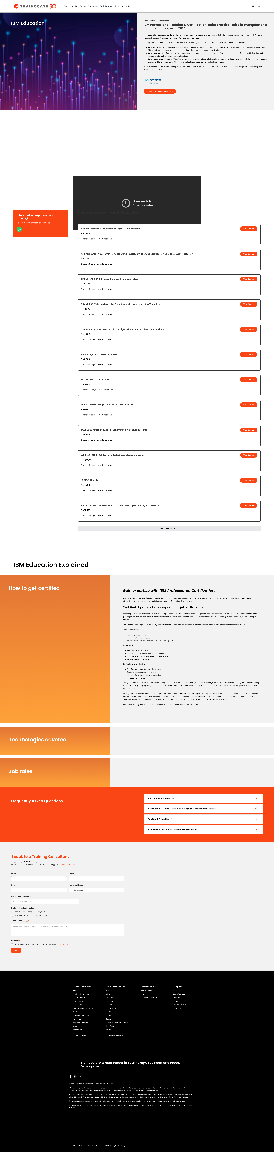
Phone (72, 874)
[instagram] (75, 1076)
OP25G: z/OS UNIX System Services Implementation (109, 279)
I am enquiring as (76, 885)
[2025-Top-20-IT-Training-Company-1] (74, 1113)
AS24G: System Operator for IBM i (99, 354)
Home (146, 21)
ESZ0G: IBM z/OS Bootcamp (96, 379)
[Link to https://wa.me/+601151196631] (19, 229)
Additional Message (20, 921)
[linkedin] (80, 1076)
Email (14, 885)
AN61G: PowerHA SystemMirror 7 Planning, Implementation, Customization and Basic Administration (137, 253)
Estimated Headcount (21, 897)
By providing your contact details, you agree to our (41, 944)
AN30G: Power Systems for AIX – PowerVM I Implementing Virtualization (121, 505)
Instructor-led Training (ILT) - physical (30, 912)
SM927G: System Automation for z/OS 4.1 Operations (110, 228)
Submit (16, 950)
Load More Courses (169, 529)
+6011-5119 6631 (68, 865)
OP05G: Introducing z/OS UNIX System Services (107, 404)
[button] (203, 798)
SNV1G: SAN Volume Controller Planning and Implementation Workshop (121, 304)
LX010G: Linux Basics (92, 480)
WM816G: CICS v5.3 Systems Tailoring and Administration (113, 455)
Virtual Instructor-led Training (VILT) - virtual (32, 915)
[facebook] (70, 1076)
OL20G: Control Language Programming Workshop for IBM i (114, 429)
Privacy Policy (62, 944)
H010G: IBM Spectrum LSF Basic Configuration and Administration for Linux (122, 329)
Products (153, 21)
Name (14, 874)
